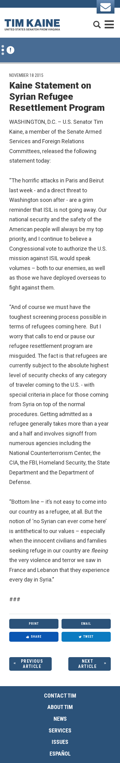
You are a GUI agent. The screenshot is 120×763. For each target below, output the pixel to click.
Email (86, 623)
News (60, 718)
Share (36, 636)
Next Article (87, 664)
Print (34, 623)
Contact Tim (60, 695)
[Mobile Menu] (109, 21)
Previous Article (32, 664)
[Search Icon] (97, 21)
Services (60, 730)
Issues (60, 742)
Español (60, 753)
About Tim (60, 707)
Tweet (88, 636)
